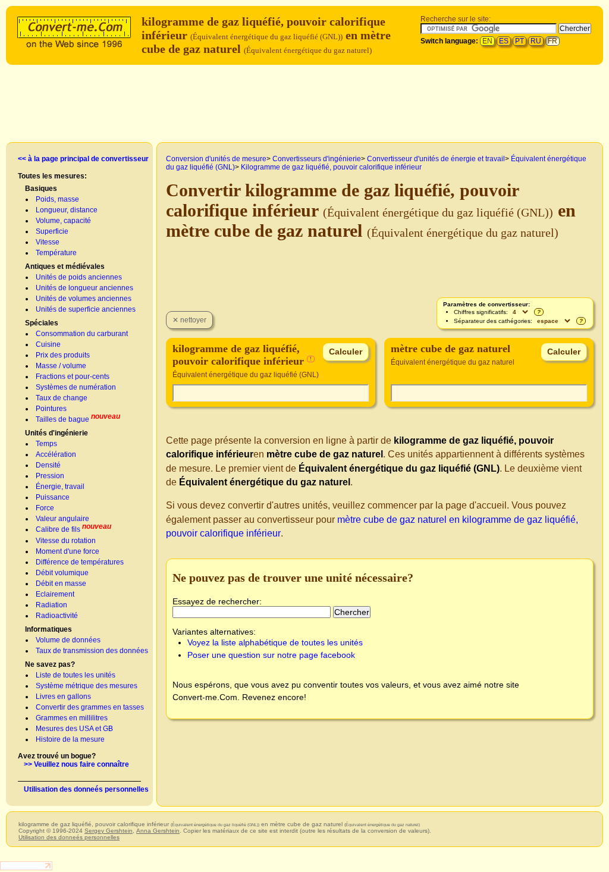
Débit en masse (61, 583)
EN (487, 41)
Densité (48, 465)
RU (535, 41)
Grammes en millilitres (72, 718)
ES (503, 41)
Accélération (56, 454)
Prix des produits (63, 355)
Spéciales (41, 323)
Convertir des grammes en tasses (90, 707)
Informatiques (48, 629)
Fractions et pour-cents (72, 376)
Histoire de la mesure (70, 739)
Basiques (41, 188)
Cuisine (48, 344)
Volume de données (68, 640)
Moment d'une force (67, 551)
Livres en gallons (63, 696)
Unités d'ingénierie (56, 433)
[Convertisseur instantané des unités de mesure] (77, 30)
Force (45, 508)
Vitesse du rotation (66, 541)
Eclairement (55, 594)
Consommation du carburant (82, 334)
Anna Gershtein (158, 830)
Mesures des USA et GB (74, 728)
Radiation (51, 605)
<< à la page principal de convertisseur (83, 159)
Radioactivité (57, 615)
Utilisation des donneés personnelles (86, 789)
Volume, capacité (63, 221)
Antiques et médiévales (65, 266)
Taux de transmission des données (92, 651)
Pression (50, 476)
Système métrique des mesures (86, 686)
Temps (46, 444)
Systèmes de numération (76, 387)
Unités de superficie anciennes (86, 309)
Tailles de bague (62, 419)
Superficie (52, 231)
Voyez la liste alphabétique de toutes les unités (275, 642)
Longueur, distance (67, 210)
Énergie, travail (60, 486)
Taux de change (61, 398)
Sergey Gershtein (108, 830)
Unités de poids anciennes (79, 277)
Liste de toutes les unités (75, 675)
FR (552, 41)
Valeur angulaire (62, 519)
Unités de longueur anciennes (84, 288)
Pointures (51, 408)
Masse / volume (61, 366)
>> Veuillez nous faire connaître (76, 764)
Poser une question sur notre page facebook (271, 655)
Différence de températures (80, 562)
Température (56, 253)
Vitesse (47, 242)
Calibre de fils (58, 529)
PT (519, 41)
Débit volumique (62, 573)
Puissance (53, 497)
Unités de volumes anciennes (83, 298)
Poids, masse (57, 199)
